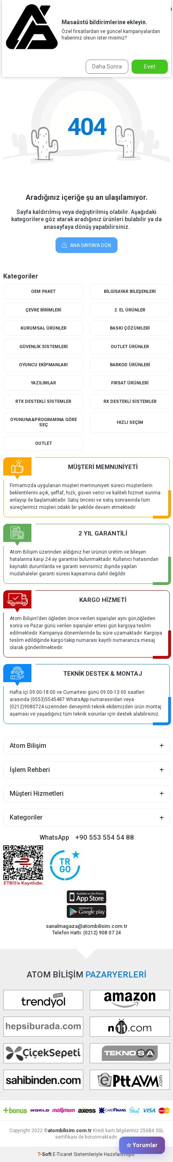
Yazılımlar (43, 383)
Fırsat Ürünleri (129, 383)
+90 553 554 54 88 (104, 837)
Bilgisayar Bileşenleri (130, 291)
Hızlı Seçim (130, 422)
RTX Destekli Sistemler (43, 401)
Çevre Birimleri (43, 310)
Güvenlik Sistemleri (43, 346)
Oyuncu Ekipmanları (43, 364)
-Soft (45, 1154)
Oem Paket (43, 291)
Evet (149, 66)
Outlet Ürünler (130, 346)
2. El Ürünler (129, 310)
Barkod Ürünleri (130, 364)
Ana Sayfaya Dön (90, 245)
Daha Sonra (107, 66)
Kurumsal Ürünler (43, 328)
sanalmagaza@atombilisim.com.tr (87, 926)
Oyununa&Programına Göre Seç (43, 422)
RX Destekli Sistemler (130, 401)
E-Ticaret (62, 1154)
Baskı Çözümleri (130, 328)
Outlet (43, 443)
